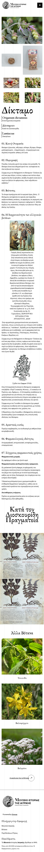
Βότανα (4, 829)
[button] (39, 5)
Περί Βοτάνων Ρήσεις (10, 833)
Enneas (14, 814)
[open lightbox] (22, 30)
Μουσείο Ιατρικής (8, 826)
